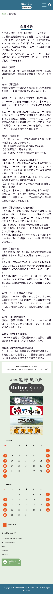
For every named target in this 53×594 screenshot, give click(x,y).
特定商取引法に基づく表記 (12, 538)
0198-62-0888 (27, 369)
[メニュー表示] (44, 5)
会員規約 (5, 550)
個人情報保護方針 (8, 542)
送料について (7, 546)
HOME (4, 13)
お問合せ (5, 554)
